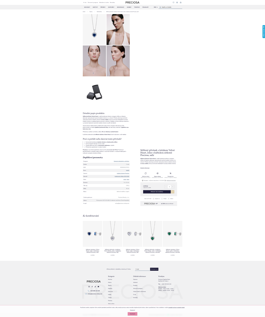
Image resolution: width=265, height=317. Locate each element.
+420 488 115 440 (95, 291)
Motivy (109, 282)
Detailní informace (144, 168)
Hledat (160, 7)
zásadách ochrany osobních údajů (176, 307)
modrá (127, 170)
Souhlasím (132, 313)
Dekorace (110, 291)
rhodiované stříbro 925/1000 (122, 176)
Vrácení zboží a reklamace (139, 291)
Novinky (110, 279)
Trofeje (110, 297)
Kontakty (112, 2)
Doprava (135, 279)
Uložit (147, 200)
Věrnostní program (93, 2)
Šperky (110, 285)
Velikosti (135, 282)
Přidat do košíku (157, 192)
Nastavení (132, 310)
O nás (85, 2)
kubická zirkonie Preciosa (123, 173)
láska (128, 179)
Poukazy (110, 300)
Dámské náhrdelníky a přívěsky (121, 161)
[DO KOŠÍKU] (92, 234)
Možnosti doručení (171, 180)
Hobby (109, 294)
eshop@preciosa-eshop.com (95, 294)
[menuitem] (87, 7)
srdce (124, 179)
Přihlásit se (154, 269)
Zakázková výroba (104, 2)
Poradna (135, 285)
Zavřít (150, 200)
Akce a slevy (111, 303)
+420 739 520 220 (166, 284)
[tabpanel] (92, 239)
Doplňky (110, 288)
